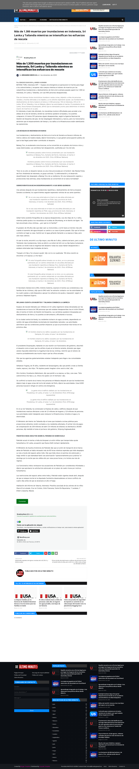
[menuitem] (16, 19)
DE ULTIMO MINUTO (21, 43)
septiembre (70, 737)
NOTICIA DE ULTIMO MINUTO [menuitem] (59, 20)
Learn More (106, 4)
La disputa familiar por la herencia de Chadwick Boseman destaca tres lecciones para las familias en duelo (25, 603)
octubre (70, 734)
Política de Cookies (37, 675)
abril (70, 714)
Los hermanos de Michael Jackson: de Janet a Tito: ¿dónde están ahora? (110, 114)
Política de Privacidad (20, 675)
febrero (70, 721)
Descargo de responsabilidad (40, 673)
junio (70, 707)
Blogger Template (25, 766)
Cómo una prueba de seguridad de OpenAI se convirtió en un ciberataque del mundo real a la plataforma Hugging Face (75, 603)
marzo (70, 717)
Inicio (105, 766)
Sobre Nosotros (18, 677)
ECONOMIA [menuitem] (43, 20)
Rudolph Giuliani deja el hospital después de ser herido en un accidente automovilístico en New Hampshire (111, 56)
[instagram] (98, 231)
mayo (70, 711)
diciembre (70, 727)
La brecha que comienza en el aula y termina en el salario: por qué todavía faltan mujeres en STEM (110, 73)
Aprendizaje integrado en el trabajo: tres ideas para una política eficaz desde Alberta (112, 47)
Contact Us (122, 766)
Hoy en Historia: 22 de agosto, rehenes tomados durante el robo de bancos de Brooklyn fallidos (111, 96)
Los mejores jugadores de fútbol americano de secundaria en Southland (111, 38)
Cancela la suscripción (23, 516)
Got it (114, 4)
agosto (70, 741)
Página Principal (18, 25)
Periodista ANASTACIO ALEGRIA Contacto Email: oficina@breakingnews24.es (81, 766)
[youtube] (116, 231)
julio (70, 704)
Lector (83, 52)
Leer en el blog (73, 52)
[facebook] (98, 227)
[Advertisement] (107, 137)
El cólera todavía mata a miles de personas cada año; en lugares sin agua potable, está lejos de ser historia (50, 603)
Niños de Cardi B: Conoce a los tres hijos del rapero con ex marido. (111, 64)
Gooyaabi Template (44, 766)
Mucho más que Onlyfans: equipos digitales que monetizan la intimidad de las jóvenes (111, 105)
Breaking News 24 (30, 58)
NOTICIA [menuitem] (22, 20)
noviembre (70, 731)
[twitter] (116, 227)
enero (70, 724)
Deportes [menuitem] (32, 20)
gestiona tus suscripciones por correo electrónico (43, 516)
